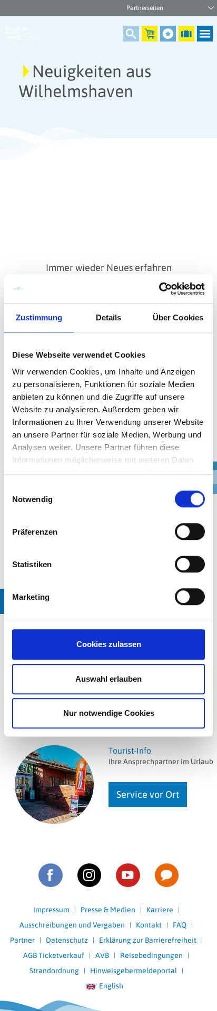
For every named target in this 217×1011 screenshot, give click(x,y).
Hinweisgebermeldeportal (133, 970)
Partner (22, 940)
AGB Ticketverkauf (53, 955)
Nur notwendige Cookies (108, 712)
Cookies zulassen (108, 644)
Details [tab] (109, 317)
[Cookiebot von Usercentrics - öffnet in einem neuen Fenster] (159, 289)
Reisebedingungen (151, 955)
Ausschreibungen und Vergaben (72, 925)
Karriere (159, 909)
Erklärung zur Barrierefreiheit (147, 940)
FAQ (179, 925)
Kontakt (149, 925)
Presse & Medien (108, 909)
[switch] (190, 531)
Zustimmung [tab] (39, 317)
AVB (102, 955)
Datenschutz (67, 940)
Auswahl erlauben (108, 678)
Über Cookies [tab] (178, 317)
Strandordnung (54, 970)
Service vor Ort (147, 794)
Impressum (51, 909)
